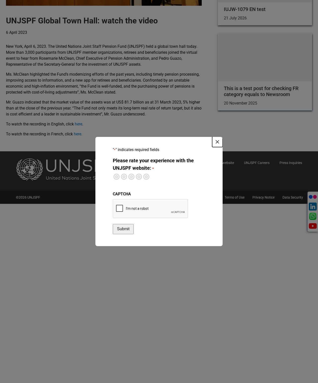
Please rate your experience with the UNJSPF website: (153, 164)
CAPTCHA (122, 194)
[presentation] (150, 209)
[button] (217, 142)
